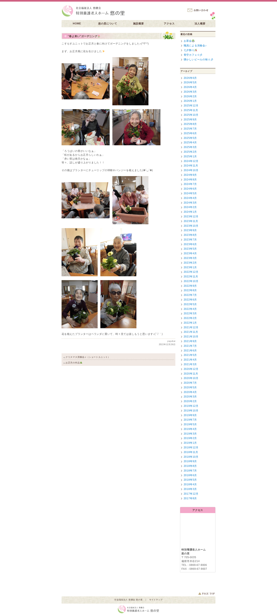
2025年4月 (190, 142)
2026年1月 (190, 101)
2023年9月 (190, 230)
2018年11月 (191, 452)
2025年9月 (190, 119)
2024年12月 (191, 161)
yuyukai (171, 341)
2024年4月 (190, 198)
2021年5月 (190, 355)
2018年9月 (190, 461)
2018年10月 (191, 456)
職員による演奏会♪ (195, 45)
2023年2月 (190, 262)
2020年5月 (190, 387)
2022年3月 (190, 313)
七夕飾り (189, 50)
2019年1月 (190, 442)
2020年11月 (191, 373)
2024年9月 (190, 175)
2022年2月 (190, 318)
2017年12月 (191, 493)
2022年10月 (191, 281)
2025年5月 (190, 138)
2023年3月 (190, 258)
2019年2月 (190, 438)
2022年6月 (190, 299)
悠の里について (107, 23)
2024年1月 (190, 211)
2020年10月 (191, 378)
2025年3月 (190, 147)
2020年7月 (190, 382)
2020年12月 (191, 369)
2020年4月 (190, 392)
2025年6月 (190, 133)
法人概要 (200, 23)
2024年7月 (190, 184)
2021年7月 (190, 346)
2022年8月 (190, 290)
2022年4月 (190, 309)
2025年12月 (191, 105)
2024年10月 (191, 170)
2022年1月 (190, 322)
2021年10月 (191, 336)
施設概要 (138, 23)
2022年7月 (190, 295)
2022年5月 (190, 304)
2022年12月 (191, 271)
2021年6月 (190, 350)
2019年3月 (190, 433)
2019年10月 (191, 410)
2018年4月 (190, 484)
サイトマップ (156, 599)
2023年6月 (190, 244)
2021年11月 (191, 332)
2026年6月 (190, 78)
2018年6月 (190, 475)
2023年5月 (190, 248)
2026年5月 (190, 82)
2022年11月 (191, 276)
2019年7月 (190, 419)
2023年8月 (190, 235)
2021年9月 (190, 341)
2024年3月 (190, 202)
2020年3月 (190, 396)
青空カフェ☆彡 (193, 54)
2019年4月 (190, 429)
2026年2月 (190, 96)
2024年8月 (190, 179)
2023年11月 (191, 221)
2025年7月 (190, 128)
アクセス (169, 23)
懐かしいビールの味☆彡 (198, 59)
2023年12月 (191, 216)
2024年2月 (190, 207)
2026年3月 (190, 91)
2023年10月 (191, 225)
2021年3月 (190, 364)
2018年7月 (190, 470)
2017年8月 (190, 498)
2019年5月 (190, 424)
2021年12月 (191, 327)
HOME (77, 23)
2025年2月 (190, 151)
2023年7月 (190, 239)
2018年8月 (190, 466)
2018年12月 (191, 447)
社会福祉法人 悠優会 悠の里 (128, 599)
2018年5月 (190, 479)
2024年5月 (190, 193)
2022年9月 (190, 285)
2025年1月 (190, 156)
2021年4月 (190, 359)
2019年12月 (191, 406)
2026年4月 (190, 87)
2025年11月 (191, 110)
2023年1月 (190, 267)
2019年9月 (190, 415)
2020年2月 (190, 401)
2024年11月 (191, 165)
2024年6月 (190, 188)
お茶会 (188, 40)
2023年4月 (190, 253)
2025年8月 (190, 124)
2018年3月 (190, 489)
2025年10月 (191, 114)
